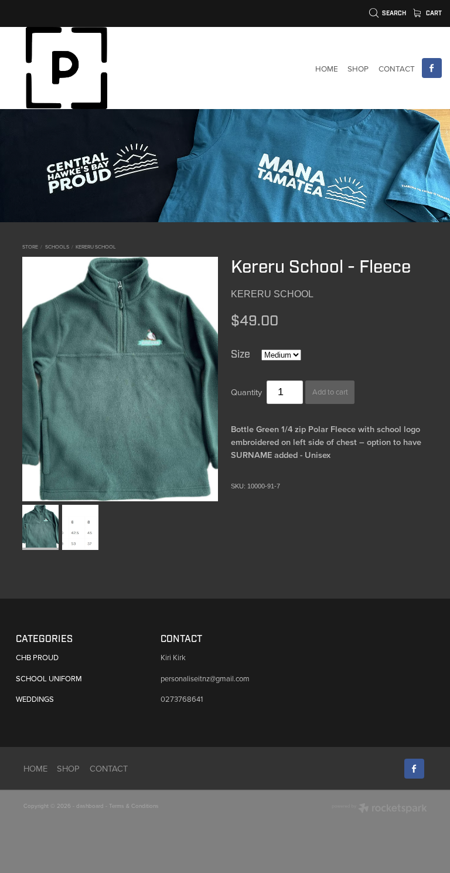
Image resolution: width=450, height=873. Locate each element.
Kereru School (96, 246)
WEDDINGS (35, 699)
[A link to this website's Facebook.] (432, 68)
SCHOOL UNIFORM (49, 678)
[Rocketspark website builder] (379, 809)
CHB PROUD (37, 657)
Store (30, 246)
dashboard (90, 805)
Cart (433, 13)
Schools (57, 246)
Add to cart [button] (330, 391)
